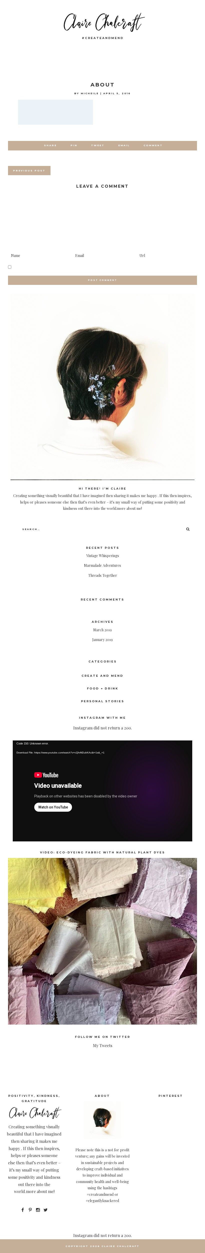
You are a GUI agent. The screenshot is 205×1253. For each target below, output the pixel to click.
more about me (40, 1191)
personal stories (102, 701)
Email (124, 145)
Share (50, 145)
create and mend (103, 675)
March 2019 (102, 629)
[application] (102, 790)
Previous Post (29, 170)
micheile (90, 93)
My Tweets (102, 1045)
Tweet (97, 145)
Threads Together (102, 575)
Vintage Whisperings (102, 555)
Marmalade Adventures (102, 565)
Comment (153, 145)
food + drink (102, 688)
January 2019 (102, 639)
